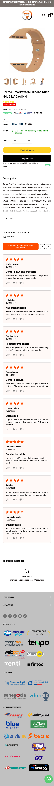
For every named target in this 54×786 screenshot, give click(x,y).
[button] (8, 102)
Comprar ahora (27, 158)
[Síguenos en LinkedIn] (15, 616)
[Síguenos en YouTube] (20, 616)
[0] (49, 15)
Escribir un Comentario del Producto (20, 246)
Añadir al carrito (27, 150)
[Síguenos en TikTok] (25, 616)
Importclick (8, 109)
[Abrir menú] (4, 15)
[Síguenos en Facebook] (5, 616)
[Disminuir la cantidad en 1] (15, 140)
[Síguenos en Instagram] (10, 616)
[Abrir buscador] (43, 15)
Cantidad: (7, 140)
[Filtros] (42, 246)
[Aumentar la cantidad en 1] (29, 140)
